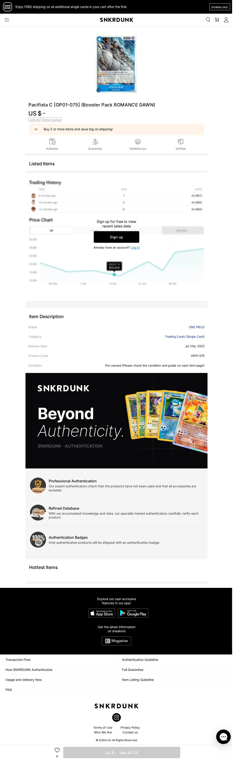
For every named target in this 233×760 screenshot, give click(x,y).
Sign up (116, 237)
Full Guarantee (132, 670)
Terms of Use (102, 727)
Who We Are (103, 732)
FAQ (8, 690)
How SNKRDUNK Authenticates (28, 670)
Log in (135, 247)
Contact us (130, 732)
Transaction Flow (17, 660)
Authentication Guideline (140, 660)
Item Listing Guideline (138, 680)
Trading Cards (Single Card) (185, 336)
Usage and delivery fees (23, 680)
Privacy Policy (130, 727)
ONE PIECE (197, 327)
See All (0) (121, 752)
